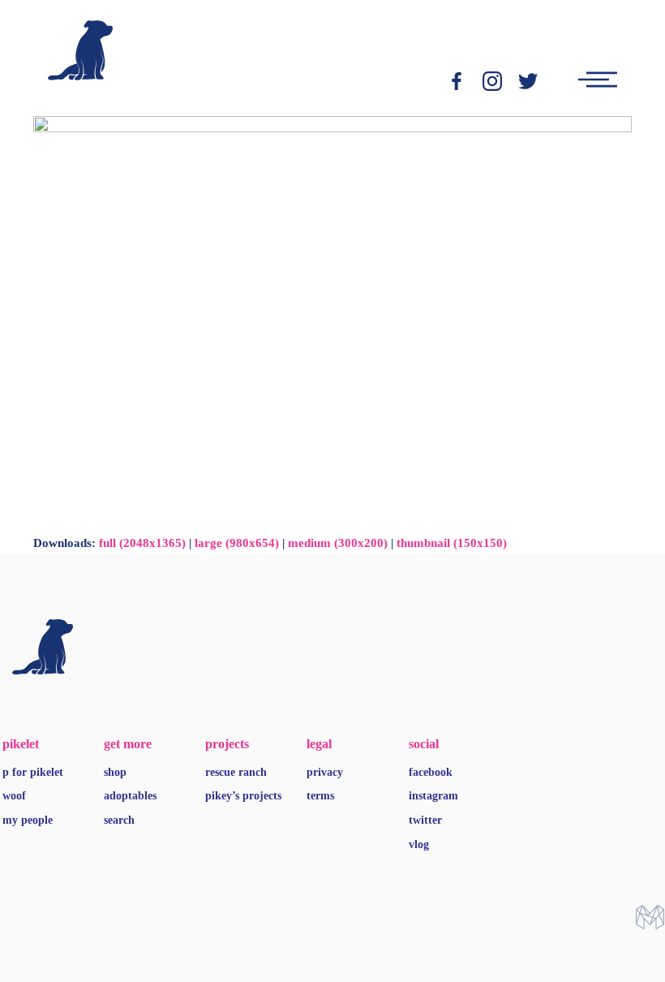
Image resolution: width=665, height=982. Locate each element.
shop (115, 772)
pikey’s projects (243, 796)
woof (14, 796)
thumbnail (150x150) (452, 542)
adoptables (130, 796)
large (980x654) (237, 542)
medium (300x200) (338, 542)
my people (27, 820)
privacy (325, 772)
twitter (425, 820)
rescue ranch (236, 772)
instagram (433, 796)
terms (320, 796)
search (119, 820)
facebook (431, 772)
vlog (419, 844)
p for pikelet (32, 772)
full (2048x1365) (142, 542)
